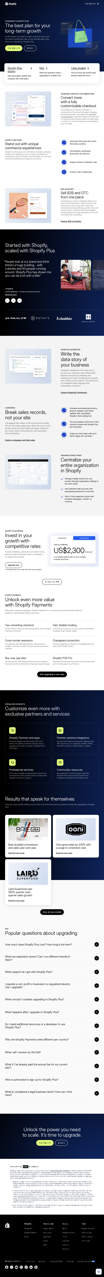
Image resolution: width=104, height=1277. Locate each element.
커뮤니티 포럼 (86, 1233)
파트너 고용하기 (87, 1237)
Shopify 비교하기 (68, 1233)
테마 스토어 (47, 1233)
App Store (47, 1237)
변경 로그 (65, 1249)
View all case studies (52, 912)
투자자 (26, 1237)
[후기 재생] (13, 300)
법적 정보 (41, 1261)
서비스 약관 (30, 1261)
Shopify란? (28, 1228)
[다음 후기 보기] (19, 300)
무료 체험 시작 (90, 4)
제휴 (45, 1245)
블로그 (64, 1228)
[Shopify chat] (99, 1272)
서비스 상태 (85, 1241)
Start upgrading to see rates (52, 674)
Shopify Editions (30, 1233)
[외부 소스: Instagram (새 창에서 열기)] (21, 1267)
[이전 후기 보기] (7, 300)
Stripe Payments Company (59, 1170)
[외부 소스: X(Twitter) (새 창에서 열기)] (11, 1267)
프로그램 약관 (19, 1178)
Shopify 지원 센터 (88, 1228)
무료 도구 (65, 1245)
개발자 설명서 (48, 1228)
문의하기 (30, 48)
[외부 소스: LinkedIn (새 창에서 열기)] (31, 1267)
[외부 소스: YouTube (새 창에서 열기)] (16, 1267)
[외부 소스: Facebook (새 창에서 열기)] (6, 1267)
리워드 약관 (30, 1185)
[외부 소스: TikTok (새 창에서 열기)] (26, 1267)
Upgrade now (13, 565)
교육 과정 (65, 1241)
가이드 (64, 1237)
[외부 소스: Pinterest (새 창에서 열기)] (36, 1267)
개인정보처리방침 (55, 1261)
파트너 (45, 1241)
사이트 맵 (70, 1261)
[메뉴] (98, 3)
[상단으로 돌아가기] (7, 1225)
